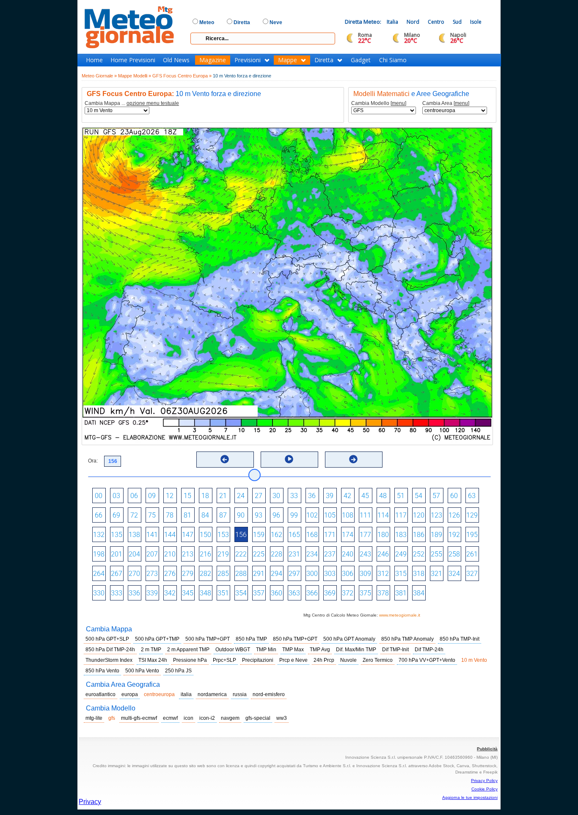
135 (116, 535)
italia (186, 694)
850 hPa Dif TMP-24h (110, 650)
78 (169, 515)
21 (223, 496)
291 (258, 574)
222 (241, 554)
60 (454, 496)
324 (454, 574)
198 (99, 554)
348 (205, 593)
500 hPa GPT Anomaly (349, 639)
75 (152, 515)
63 (472, 496)
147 (187, 535)
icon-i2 (207, 718)
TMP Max (293, 650)
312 (383, 574)
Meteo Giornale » (99, 75)
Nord (413, 21)
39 (329, 496)
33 (294, 496)
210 (170, 554)
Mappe (287, 60)
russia (240, 694)
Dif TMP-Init (395, 650)
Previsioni (247, 60)
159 (258, 535)
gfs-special (257, 718)
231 (294, 554)
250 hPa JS (178, 671)
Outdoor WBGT (232, 650)
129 (472, 515)
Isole (476, 21)
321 (436, 574)
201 (116, 554)
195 (472, 535)
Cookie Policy (484, 789)
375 (365, 593)
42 (347, 496)
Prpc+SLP (224, 660)
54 (418, 496)
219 (223, 554)
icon (188, 718)
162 (276, 535)
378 (383, 593)
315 (401, 574)
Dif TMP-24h (429, 650)
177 (365, 535)
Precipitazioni (257, 660)
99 (294, 515)
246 (383, 554)
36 (312, 496)
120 (418, 515)
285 (223, 574)
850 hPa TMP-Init (459, 639)
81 (187, 515)
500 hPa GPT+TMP (157, 639)
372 (347, 593)
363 (294, 593)
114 (383, 515)
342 (170, 593)
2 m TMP (151, 650)
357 (258, 593)
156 (241, 535)
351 (223, 593)
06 (134, 496)
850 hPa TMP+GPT (295, 639)
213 (187, 554)
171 (330, 535)
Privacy (90, 801)
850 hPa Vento (102, 671)
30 (276, 496)
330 (99, 593)
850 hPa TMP (251, 639)
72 (134, 515)
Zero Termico (378, 660)
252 (418, 554)
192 (454, 535)
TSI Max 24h (152, 660)
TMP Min (266, 650)
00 (98, 496)
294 (276, 574)
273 (152, 574)
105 (330, 515)
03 (116, 496)
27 (258, 496)
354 (241, 593)
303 (330, 574)
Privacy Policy (484, 780)
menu (398, 103)
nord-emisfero (269, 694)
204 (134, 554)
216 (205, 554)
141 (152, 535)
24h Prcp (324, 660)
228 (276, 554)
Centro (436, 21)
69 (116, 515)
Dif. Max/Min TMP (356, 650)
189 (436, 535)
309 (365, 574)
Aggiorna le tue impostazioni (470, 797)
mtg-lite (93, 718)
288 (241, 574)
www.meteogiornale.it (399, 615)
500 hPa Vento (142, 671)
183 (401, 535)
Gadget (361, 60)
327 (472, 574)
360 (276, 593)
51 (401, 496)
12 (169, 496)
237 (330, 554)
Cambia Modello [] (378, 103)
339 (152, 593)
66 (98, 515)
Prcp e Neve (293, 660)
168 (312, 535)
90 (241, 515)
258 (454, 554)
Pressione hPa (190, 660)
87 (223, 515)
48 (383, 496)
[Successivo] (353, 459)
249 (401, 554)
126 (454, 515)
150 (205, 535)
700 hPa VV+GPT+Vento (427, 660)
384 (418, 593)
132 (99, 535)
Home (94, 60)
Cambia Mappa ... (132, 103)
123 (436, 515)
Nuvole (348, 660)
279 (187, 574)
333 (116, 593)
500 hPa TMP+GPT (207, 639)
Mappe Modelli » (134, 75)
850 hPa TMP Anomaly (407, 639)
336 (134, 593)
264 (99, 574)
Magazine (212, 60)
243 (365, 554)
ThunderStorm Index (108, 660)
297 (294, 574)
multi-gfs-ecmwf (139, 718)
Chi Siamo (393, 60)
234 (312, 554)
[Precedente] (225, 459)
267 (116, 574)
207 (152, 554)
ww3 (281, 718)
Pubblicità (487, 748)
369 (330, 593)
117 (401, 515)
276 (170, 574)
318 (418, 574)
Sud (457, 21)
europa (129, 694)
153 (223, 535)
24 (241, 496)
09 (152, 496)
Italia (392, 21)
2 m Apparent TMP (188, 650)
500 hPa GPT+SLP (107, 639)
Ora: (93, 461)
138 (134, 535)
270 (134, 574)
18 (205, 496)
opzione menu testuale (153, 103)
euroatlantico (100, 694)
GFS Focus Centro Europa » (182, 75)
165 (294, 535)
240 (347, 554)
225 (258, 554)
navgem (230, 718)
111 (365, 515)
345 (187, 593)
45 (365, 496)
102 (312, 515)
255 (436, 554)
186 (418, 535)
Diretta (323, 60)
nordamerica (212, 694)
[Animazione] (289, 459)
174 (347, 535)
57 (436, 496)
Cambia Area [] (445, 103)
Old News (176, 60)
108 (347, 515)
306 (347, 574)
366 (312, 593)
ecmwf (170, 718)
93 (258, 515)
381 (401, 593)
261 (472, 554)
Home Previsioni (132, 60)
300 (312, 574)
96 (276, 515)
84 (205, 515)
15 (187, 496)
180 (383, 535)
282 (205, 574)
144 (170, 535)
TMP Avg (320, 650)
